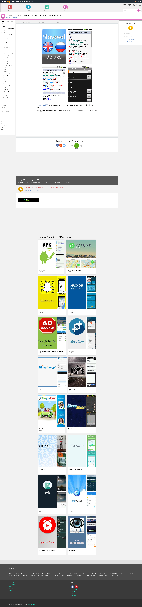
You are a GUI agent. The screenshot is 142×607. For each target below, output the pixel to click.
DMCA (37, 604)
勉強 (2, 40)
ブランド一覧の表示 (130, 39)
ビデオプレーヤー (5, 87)
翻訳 (2, 127)
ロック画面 (3, 105)
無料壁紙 (10, 590)
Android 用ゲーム (12, 582)
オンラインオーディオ (6, 55)
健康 (2, 109)
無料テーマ (11, 592)
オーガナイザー (4, 59)
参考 (2, 113)
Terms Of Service (31, 604)
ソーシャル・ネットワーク (7, 73)
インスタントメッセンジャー (7, 53)
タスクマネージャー (5, 75)
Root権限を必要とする (6, 47)
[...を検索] (139, 10)
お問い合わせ (73, 593)
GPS (2, 45)
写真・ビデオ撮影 (5, 111)
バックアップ (4, 83)
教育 (2, 121)
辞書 (2, 133)
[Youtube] (77, 587)
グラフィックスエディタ (6, 65)
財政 (2, 131)
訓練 (2, 129)
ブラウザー (3, 93)
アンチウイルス (4, 51)
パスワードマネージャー (6, 85)
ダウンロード (4, 77)
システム (3, 36)
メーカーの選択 (74, 589)
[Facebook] (73, 587)
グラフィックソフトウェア (7, 34)
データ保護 (3, 81)
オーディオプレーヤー (6, 61)
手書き (2, 119)
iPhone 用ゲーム (12, 584)
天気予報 (3, 117)
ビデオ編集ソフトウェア (6, 89)
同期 (2, 115)
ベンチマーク (4, 95)
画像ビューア (4, 125)
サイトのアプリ (4, 69)
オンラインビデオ (5, 57)
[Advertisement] (8, 159)
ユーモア (3, 99)
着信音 (10, 586)
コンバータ (3, 67)
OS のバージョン (130, 41)
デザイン (3, 79)
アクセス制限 (4, 49)
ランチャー (3, 103)
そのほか (3, 26)
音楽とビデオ (4, 42)
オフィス (3, 32)
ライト (2, 101)
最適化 (2, 123)
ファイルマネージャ (5, 91)
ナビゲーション (4, 38)
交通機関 (3, 107)
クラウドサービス (5, 63)
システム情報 (4, 71)
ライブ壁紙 (11, 588)
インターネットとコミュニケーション (7, 29)
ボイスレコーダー (5, 97)
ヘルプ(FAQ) (73, 595)
